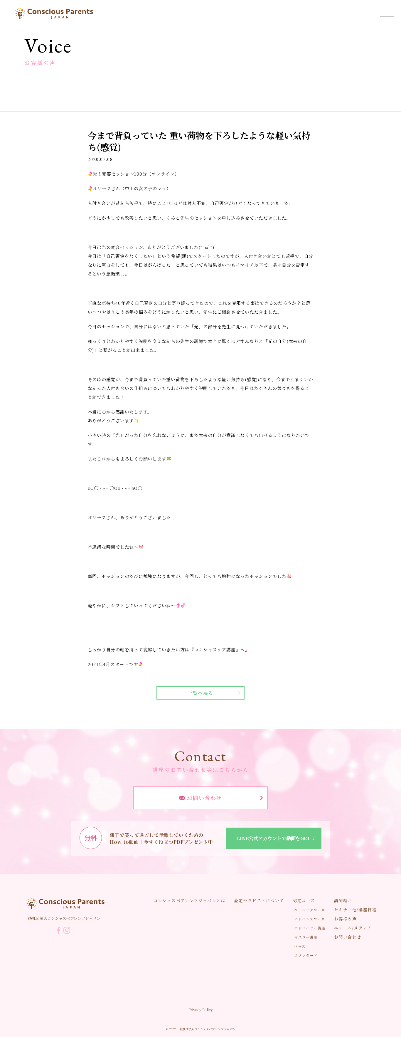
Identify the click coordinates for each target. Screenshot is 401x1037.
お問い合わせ (203, 797)
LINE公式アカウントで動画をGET (273, 838)
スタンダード (305, 955)
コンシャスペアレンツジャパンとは (189, 900)
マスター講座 (305, 937)
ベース (300, 946)
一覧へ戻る (200, 693)
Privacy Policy (200, 1009)
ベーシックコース (309, 909)
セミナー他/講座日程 (355, 909)
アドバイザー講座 (309, 927)
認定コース (304, 900)
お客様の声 (345, 919)
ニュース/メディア (353, 928)
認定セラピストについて (259, 900)
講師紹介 (343, 900)
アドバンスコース (309, 918)
